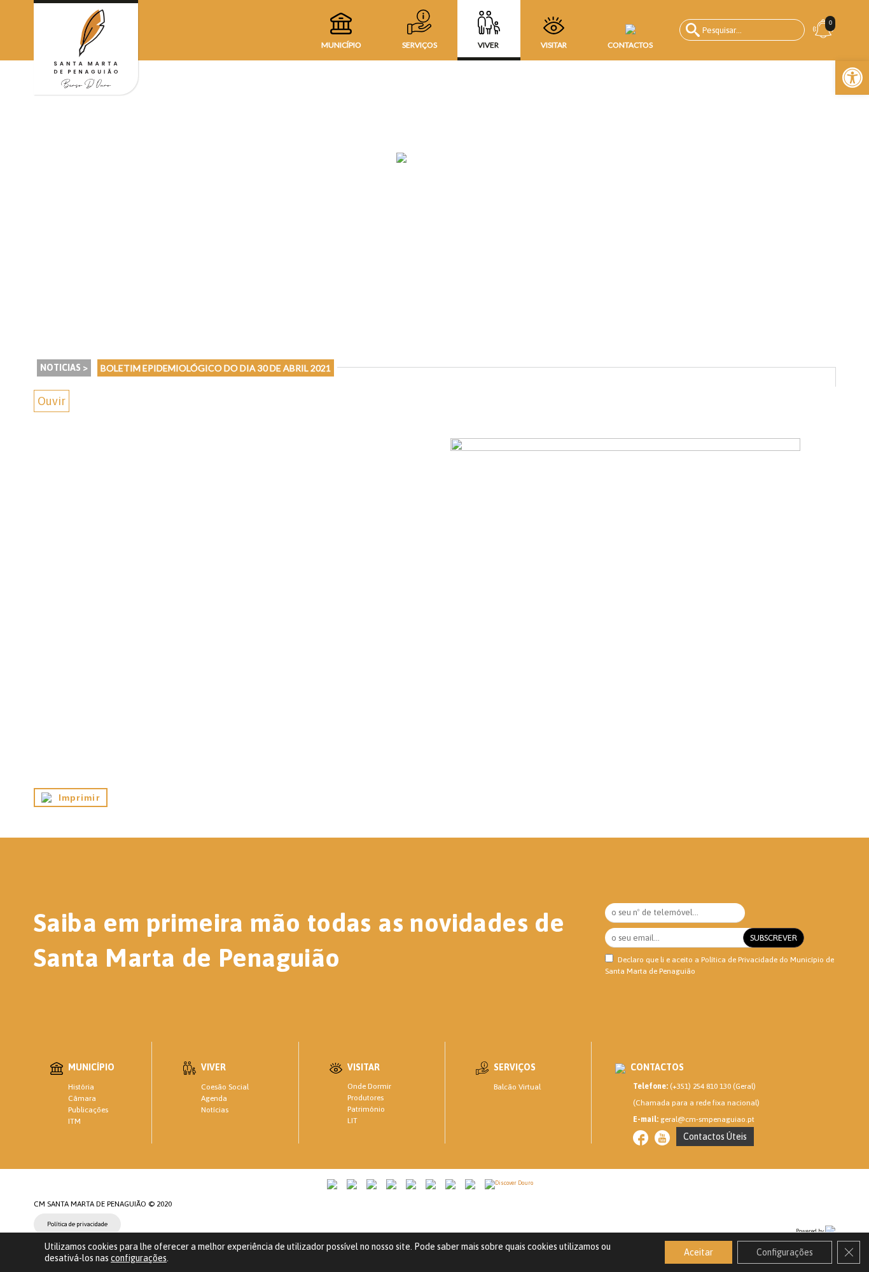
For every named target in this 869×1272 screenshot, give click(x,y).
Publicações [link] (88, 1109)
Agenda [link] (214, 1098)
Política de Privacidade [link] (739, 959)
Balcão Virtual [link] (517, 1086)
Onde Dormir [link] (369, 1086)
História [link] (81, 1086)
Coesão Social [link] (225, 1086)
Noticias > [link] (64, 368)
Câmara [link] (82, 1098)
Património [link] (366, 1109)
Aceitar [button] (698, 1252)
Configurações (784, 1252)
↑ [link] (833, 1236)
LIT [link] (352, 1120)
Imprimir (76, 797)
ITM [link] (74, 1121)
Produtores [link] (365, 1097)
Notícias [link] (214, 1109)
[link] (852, 77)
